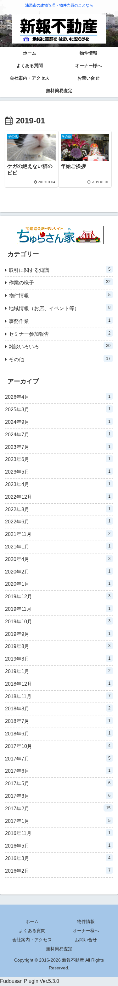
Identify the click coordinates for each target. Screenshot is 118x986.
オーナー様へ (86, 930)
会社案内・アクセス (32, 939)
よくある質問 (32, 930)
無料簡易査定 (59, 948)
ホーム (32, 921)
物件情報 (86, 921)
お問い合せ (86, 939)
